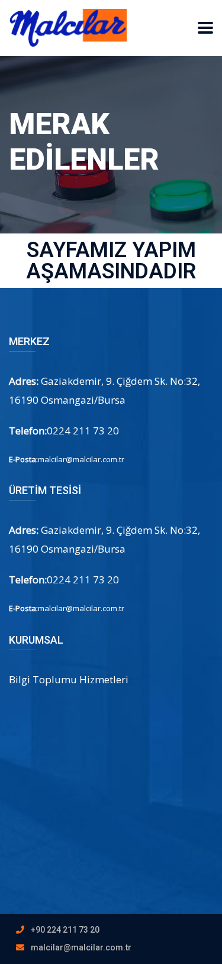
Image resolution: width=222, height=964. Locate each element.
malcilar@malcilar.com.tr (81, 947)
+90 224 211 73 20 (65, 929)
